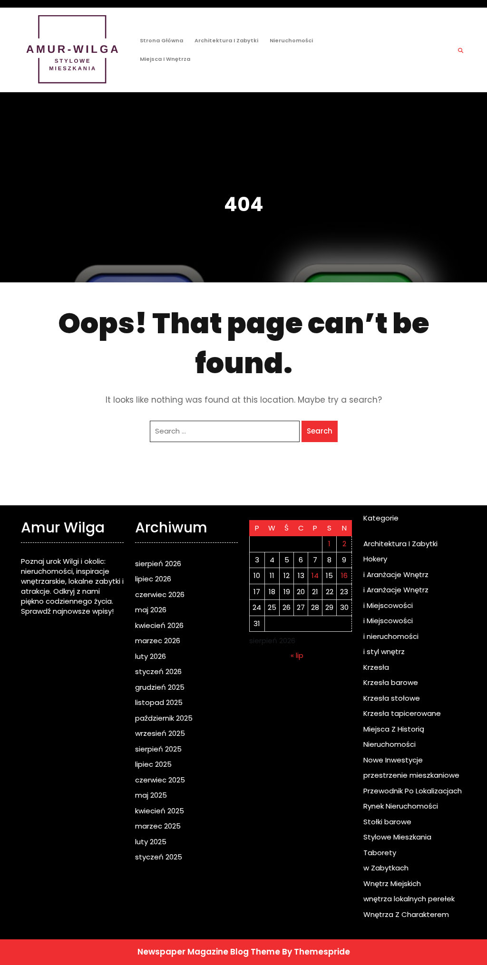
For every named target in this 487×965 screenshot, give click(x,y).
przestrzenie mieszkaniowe (411, 775)
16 (344, 575)
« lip (297, 655)
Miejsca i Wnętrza (165, 59)
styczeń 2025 (158, 857)
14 (315, 575)
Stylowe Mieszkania (397, 837)
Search (319, 431)
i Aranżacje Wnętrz (396, 574)
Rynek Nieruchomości (400, 806)
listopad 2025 (159, 702)
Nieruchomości (291, 40)
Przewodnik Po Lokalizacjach (412, 791)
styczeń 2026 (158, 671)
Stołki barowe (387, 822)
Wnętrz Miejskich (392, 883)
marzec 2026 (157, 641)
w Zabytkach (386, 868)
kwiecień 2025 (159, 811)
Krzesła (376, 667)
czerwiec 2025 (160, 780)
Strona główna (161, 40)
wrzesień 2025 (160, 733)
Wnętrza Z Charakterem (406, 914)
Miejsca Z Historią (393, 729)
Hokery (375, 559)
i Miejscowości (388, 605)
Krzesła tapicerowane (402, 713)
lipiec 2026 (153, 579)
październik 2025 (164, 718)
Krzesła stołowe (391, 698)
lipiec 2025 (153, 764)
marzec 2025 (158, 826)
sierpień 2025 (158, 749)
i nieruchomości (391, 636)
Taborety (379, 853)
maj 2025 (151, 795)
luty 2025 (150, 842)
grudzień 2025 (160, 687)
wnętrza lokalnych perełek (409, 899)
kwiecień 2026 (159, 625)
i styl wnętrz (384, 651)
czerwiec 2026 (160, 594)
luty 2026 (150, 656)
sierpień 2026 (158, 564)
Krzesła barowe (390, 682)
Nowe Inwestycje (393, 760)
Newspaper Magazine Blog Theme (208, 951)
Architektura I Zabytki (226, 40)
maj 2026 (150, 610)
